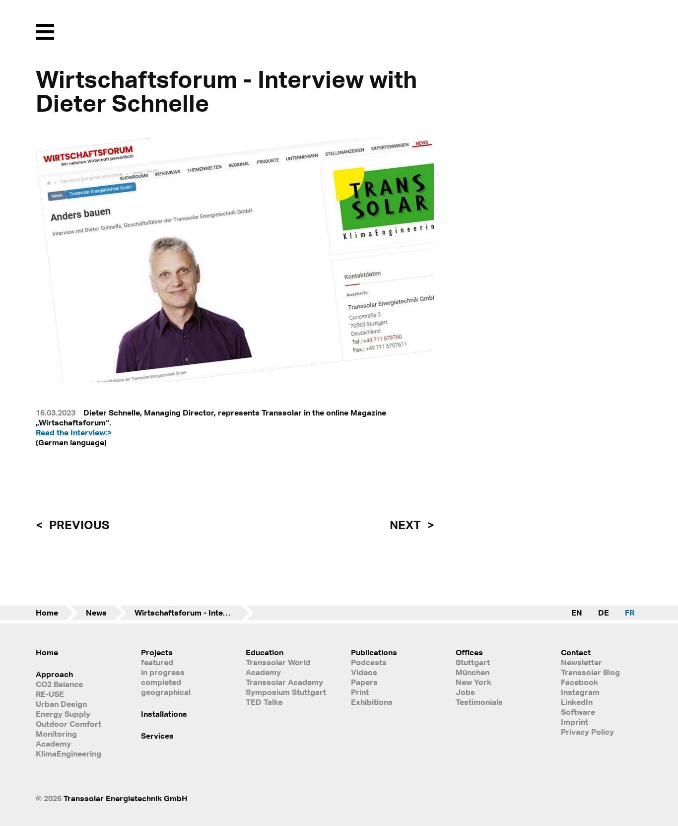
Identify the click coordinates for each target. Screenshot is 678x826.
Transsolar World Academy (278, 667)
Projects (157, 652)
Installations (164, 714)
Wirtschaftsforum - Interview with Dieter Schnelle (194, 613)
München (472, 672)
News (96, 613)
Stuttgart (473, 662)
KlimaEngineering (68, 753)
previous (78, 525)
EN (576, 613)
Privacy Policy (587, 732)
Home (47, 613)
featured (157, 662)
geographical (166, 692)
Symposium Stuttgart (286, 692)
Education (264, 652)
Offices (469, 652)
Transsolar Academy (284, 682)
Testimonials (479, 702)
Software (578, 712)
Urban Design (61, 704)
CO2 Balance (59, 684)
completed (161, 682)
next (406, 525)
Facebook (579, 682)
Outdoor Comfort (68, 724)
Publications (374, 652)
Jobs (465, 692)
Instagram (580, 692)
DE (603, 613)
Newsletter (581, 662)
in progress (163, 672)
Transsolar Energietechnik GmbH (126, 798)
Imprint (574, 722)
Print (360, 692)
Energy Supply (63, 714)
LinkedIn (577, 702)
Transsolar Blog (590, 672)
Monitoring (56, 734)
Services (157, 736)
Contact (576, 652)
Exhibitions (372, 702)
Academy (53, 744)
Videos (364, 672)
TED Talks (264, 702)
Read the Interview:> (74, 432)
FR (629, 613)
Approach (54, 674)
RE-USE (50, 694)
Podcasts (369, 662)
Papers (364, 682)
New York (473, 682)
